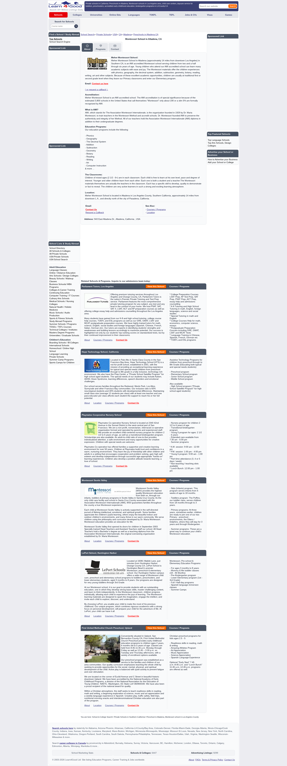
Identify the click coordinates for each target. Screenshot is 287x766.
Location (151, 212)
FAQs (198, 760)
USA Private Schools (59, 256)
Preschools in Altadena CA (145, 34)
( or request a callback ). (96, 89)
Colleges (77, 15)
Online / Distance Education (62, 273)
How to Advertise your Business (223, 159)
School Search (87, 34)
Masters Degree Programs (61, 332)
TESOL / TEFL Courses (60, 327)
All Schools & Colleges (59, 251)
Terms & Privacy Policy (212, 760)
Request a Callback (95, 212)
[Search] (76, 26)
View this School (155, 286)
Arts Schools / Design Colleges (63, 275)
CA (120, 34)
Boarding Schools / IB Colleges (63, 342)
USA (115, 34)
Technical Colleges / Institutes (63, 329)
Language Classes (58, 270)
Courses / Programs (156, 209)
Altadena (127, 34)
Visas (210, 15)
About (87, 340)
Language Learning (58, 354)
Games (228, 15)
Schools (58, 15)
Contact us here (100, 83)
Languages (134, 15)
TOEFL (153, 15)
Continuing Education (59, 293)
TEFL (172, 15)
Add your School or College (221, 162)
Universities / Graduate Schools (64, 335)
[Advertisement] (135, 25)
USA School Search (58, 259)
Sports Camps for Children (61, 362)
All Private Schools (58, 254)
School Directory (57, 248)
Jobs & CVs (191, 15)
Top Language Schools (218, 140)
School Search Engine (59, 42)
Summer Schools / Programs (63, 324)
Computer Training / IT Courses (64, 295)
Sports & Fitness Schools (61, 318)
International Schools (59, 345)
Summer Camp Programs (61, 359)
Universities (96, 15)
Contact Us (91, 209)
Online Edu (115, 15)
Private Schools (103, 34)
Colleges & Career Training (62, 290)
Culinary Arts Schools (59, 298)
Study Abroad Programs (60, 321)
